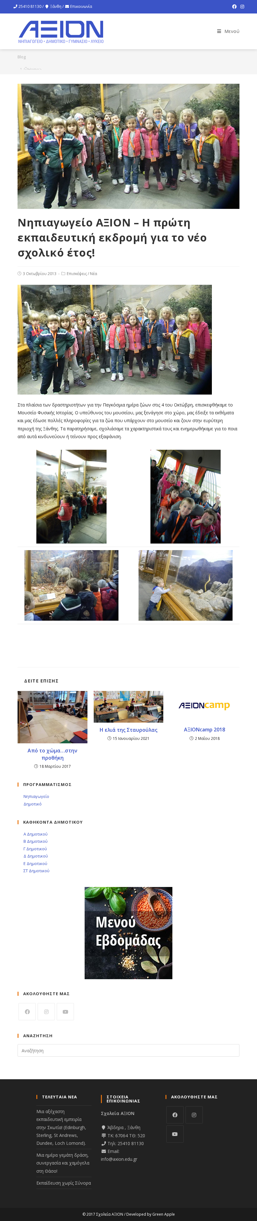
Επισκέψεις (77, 273)
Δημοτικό (32, 804)
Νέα (93, 273)
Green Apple (163, 1214)
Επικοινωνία (81, 6)
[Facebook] (234, 6)
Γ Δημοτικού (35, 849)
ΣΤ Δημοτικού (36, 870)
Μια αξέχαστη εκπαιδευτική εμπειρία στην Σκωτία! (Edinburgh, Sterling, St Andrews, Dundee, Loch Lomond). (61, 1127)
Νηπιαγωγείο (36, 796)
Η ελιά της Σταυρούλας (128, 729)
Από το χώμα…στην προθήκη (52, 754)
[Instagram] (241, 6)
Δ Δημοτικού (35, 856)
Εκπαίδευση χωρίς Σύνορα (63, 1183)
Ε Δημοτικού (35, 863)
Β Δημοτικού (35, 841)
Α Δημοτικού (35, 834)
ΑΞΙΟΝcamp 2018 (204, 729)
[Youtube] (65, 1011)
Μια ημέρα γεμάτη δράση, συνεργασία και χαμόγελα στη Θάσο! (62, 1163)
